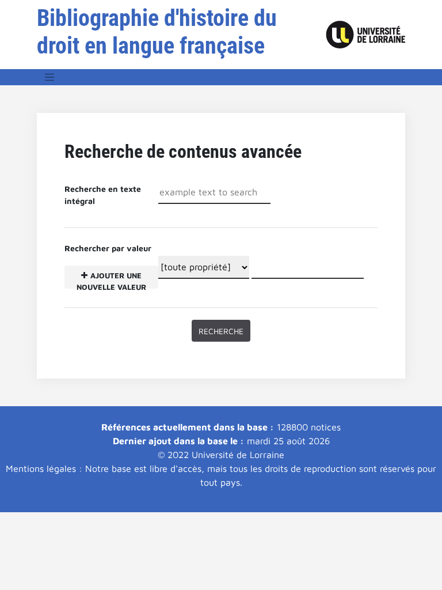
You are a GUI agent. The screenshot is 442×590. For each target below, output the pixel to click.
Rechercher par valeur (107, 266)
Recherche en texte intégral (102, 195)
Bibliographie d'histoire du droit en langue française (157, 32)
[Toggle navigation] (49, 77)
